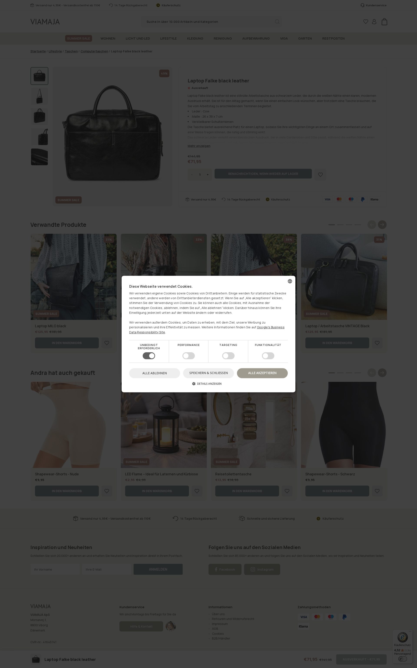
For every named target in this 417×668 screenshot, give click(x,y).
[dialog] (208, 334)
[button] (208, 385)
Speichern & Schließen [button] (208, 373)
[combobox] (290, 281)
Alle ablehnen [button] (154, 373)
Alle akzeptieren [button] (262, 373)
